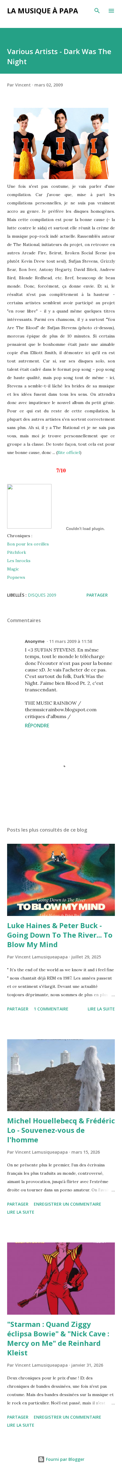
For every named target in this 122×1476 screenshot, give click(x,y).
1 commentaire (51, 1009)
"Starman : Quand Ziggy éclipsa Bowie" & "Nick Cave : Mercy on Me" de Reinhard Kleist (58, 1338)
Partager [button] (97, 595)
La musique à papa (42, 10)
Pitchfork (16, 552)
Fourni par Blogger (64, 1459)
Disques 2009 (42, 595)
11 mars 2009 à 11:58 (70, 641)
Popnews (16, 577)
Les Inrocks (18, 560)
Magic (13, 569)
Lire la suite (101, 1009)
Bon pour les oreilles (28, 544)
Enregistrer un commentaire (67, 1204)
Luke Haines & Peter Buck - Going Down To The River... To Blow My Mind (60, 934)
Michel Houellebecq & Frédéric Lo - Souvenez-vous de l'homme (61, 1130)
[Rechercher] (97, 10)
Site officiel (68, 452)
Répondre (37, 725)
